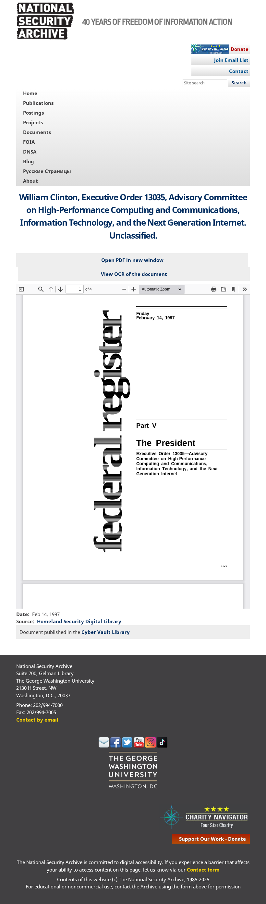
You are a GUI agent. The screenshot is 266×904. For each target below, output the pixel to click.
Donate (239, 49)
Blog (28, 161)
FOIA (29, 142)
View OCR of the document (134, 274)
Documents (37, 132)
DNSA (29, 151)
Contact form (203, 869)
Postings (33, 112)
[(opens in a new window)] (104, 745)
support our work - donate (212, 839)
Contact (238, 71)
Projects (33, 122)
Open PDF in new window (132, 260)
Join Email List (231, 60)
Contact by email (37, 719)
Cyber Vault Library (105, 632)
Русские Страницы (47, 171)
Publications (38, 103)
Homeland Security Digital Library (79, 621)
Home (30, 93)
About (30, 181)
